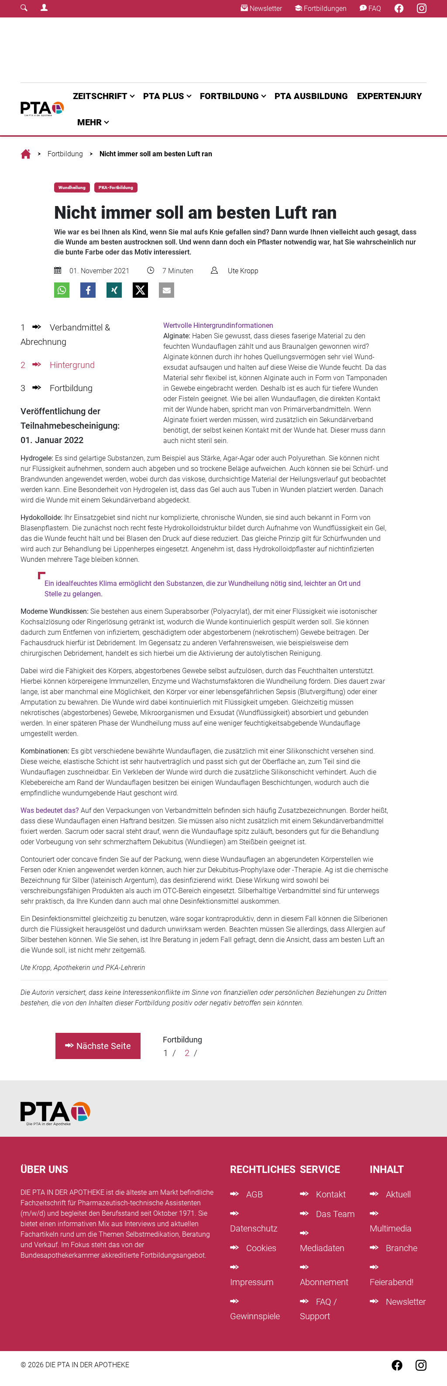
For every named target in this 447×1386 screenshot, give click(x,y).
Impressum (252, 1282)
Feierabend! (392, 1282)
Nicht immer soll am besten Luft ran (156, 154)
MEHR (89, 122)
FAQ (374, 8)
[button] (61, 290)
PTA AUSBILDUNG (311, 96)
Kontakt (330, 1194)
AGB (253, 1194)
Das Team (334, 1214)
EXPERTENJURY (389, 96)
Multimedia (391, 1228)
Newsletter (265, 8)
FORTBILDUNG (229, 96)
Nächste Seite (103, 1046)
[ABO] (142, 50)
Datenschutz (254, 1228)
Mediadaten (322, 1248)
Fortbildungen (324, 8)
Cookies (260, 1248)
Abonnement (324, 1282)
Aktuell (397, 1194)
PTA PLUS (163, 96)
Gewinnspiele (255, 1316)
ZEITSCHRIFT (100, 96)
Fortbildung (65, 154)
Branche (400, 1248)
